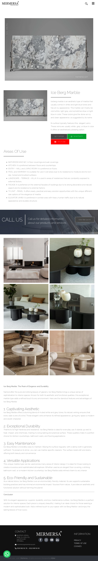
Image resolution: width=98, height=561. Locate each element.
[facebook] (40, 540)
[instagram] (46, 540)
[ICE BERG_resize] (25, 91)
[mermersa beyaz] (49, 531)
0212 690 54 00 (34, 548)
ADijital (53, 558)
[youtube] (52, 540)
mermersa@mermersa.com (26, 544)
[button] (7, 554)
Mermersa (24, 558)
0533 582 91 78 (22, 548)
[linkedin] (57, 540)
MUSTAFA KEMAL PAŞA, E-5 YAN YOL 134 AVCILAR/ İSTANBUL (23, 538)
